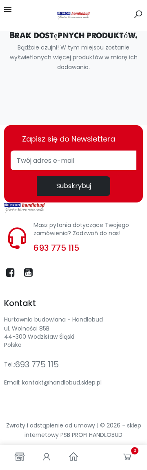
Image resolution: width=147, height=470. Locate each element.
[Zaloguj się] (46, 457)
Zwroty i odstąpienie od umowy (51, 425)
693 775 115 (56, 248)
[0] (127, 458)
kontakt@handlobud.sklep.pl (62, 382)
